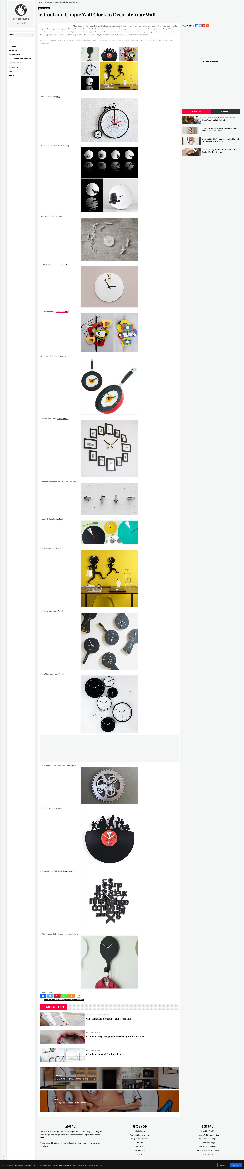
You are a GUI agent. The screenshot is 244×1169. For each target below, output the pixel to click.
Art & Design (13, 42)
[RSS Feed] (207, 25)
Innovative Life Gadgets (208, 1139)
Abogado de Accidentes (139, 1139)
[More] (71, 996)
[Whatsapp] (64, 996)
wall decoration (78, 999)
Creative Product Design (208, 1146)
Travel (11, 71)
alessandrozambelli (62, 265)
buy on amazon (60, 356)
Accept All (236, 1165)
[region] (122, 1164)
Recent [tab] (226, 111)
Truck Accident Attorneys (139, 1135)
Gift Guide (12, 46)
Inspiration (13, 50)
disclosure (93, 1143)
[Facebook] (43, 996)
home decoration (59, 999)
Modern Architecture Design (208, 1135)
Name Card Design (208, 1143)
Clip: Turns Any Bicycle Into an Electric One (108, 1018)
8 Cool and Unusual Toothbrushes (103, 1054)
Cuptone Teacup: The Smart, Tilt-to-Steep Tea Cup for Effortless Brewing (219, 151)
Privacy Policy (99, 1165)
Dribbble (140, 1143)
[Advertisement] (97, 748)
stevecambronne (62, 311)
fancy (60, 548)
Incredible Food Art (208, 1131)
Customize (223, 1165)
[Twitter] (50, 996)
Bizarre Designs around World (208, 1150)
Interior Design (14, 54)
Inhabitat (139, 1146)
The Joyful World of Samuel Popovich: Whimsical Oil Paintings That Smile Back (220, 140)
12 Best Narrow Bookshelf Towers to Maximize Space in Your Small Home (219, 129)
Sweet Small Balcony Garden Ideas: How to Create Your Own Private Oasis (218, 119)
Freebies (11, 75)
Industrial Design (15, 63)
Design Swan (21, 19)
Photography (13, 67)
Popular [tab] (197, 111)
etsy (58, 96)
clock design (48, 999)
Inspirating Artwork (208, 1154)
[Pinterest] (57, 996)
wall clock (69, 999)
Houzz (139, 1154)
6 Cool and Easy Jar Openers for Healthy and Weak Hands (115, 1036)
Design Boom (140, 1150)
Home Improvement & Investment (20, 59)
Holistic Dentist (139, 1131)
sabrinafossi (58, 519)
